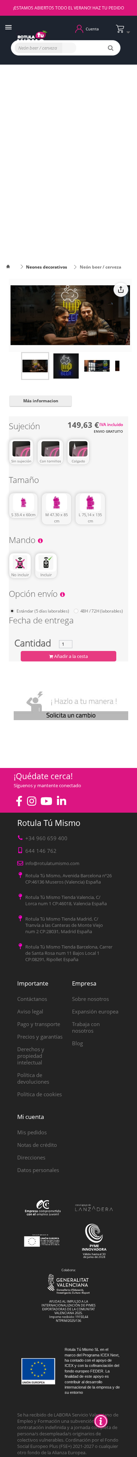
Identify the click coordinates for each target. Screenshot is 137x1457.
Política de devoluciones (33, 1078)
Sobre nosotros (90, 998)
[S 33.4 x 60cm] (23, 502)
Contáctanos (32, 998)
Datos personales (38, 1169)
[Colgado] (78, 449)
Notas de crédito (37, 1144)
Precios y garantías (40, 1036)
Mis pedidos (32, 1132)
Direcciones (31, 1157)
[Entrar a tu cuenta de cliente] (79, 28)
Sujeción (25, 427)
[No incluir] (20, 563)
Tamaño (25, 481)
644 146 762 (41, 850)
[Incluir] (46, 563)
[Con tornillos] (50, 449)
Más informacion (40, 401)
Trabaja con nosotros (86, 1027)
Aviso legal (30, 1011)
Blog (77, 1043)
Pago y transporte (38, 1023)
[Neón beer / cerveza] (35, 366)
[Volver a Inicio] (12, 267)
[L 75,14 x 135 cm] (90, 502)
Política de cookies (39, 1094)
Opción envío (34, 595)
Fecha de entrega (41, 621)
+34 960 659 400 (46, 838)
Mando (23, 541)
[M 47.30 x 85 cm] (56, 502)
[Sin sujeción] (21, 449)
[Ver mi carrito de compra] (124, 32)
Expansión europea (95, 1011)
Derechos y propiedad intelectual (30, 1056)
